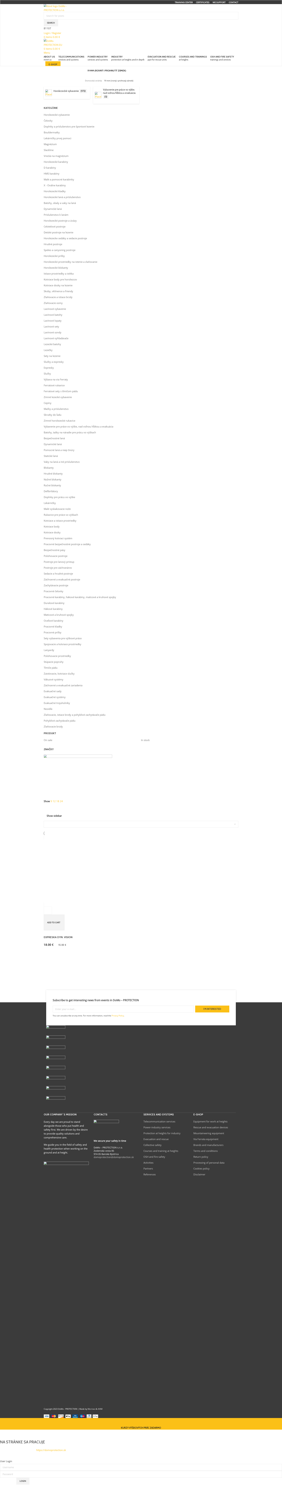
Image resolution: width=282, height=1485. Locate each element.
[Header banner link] (141, 742)
